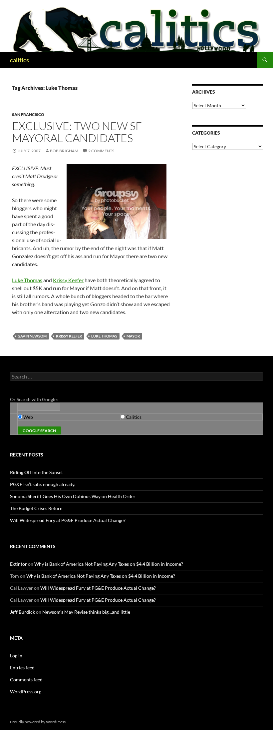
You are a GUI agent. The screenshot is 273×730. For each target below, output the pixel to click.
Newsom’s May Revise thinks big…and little (86, 612)
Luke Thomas (27, 280)
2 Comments (101, 150)
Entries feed (22, 667)
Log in (16, 655)
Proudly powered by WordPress (38, 721)
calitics (19, 60)
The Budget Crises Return (36, 508)
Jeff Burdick (22, 612)
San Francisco (28, 114)
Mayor (133, 336)
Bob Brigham (64, 150)
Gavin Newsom (32, 336)
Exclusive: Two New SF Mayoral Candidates (77, 132)
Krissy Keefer (68, 280)
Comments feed (26, 679)
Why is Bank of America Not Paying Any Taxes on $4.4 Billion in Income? (108, 564)
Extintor (18, 564)
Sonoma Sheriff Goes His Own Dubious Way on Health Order (73, 496)
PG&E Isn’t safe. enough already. (42, 484)
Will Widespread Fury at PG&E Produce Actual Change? (68, 520)
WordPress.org (25, 691)
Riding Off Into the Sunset (36, 472)
